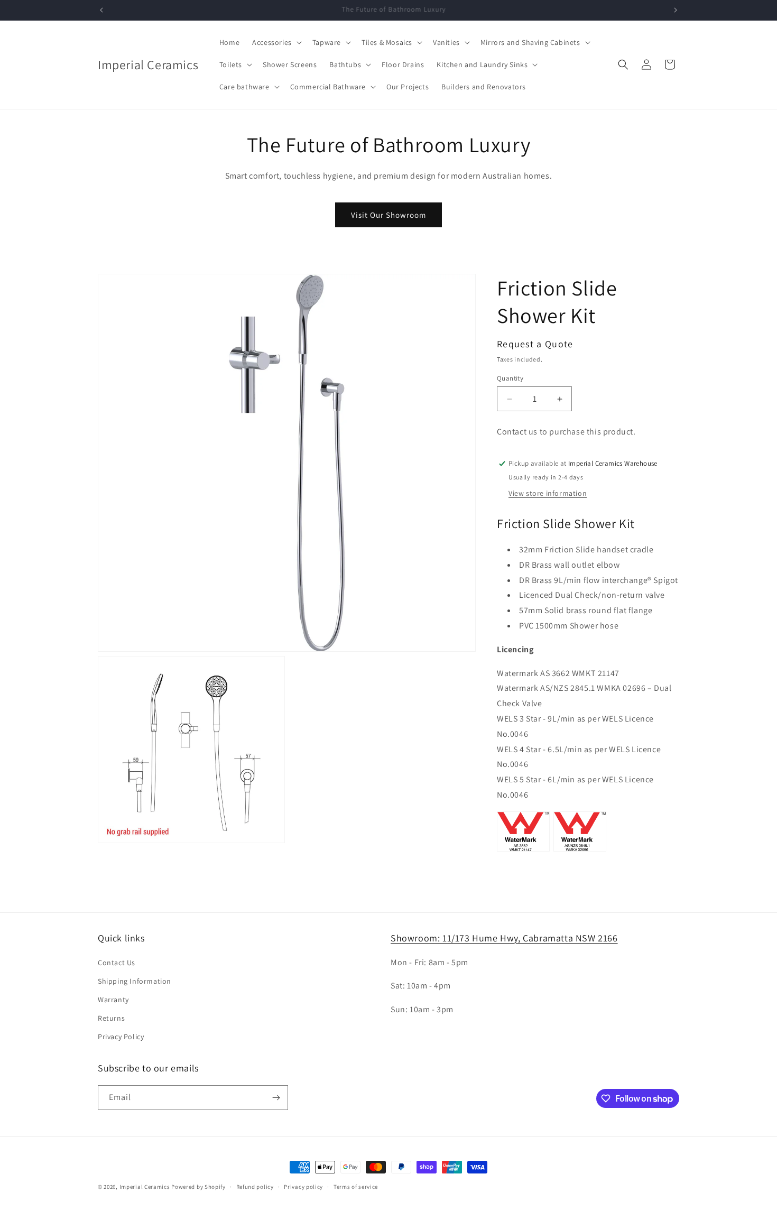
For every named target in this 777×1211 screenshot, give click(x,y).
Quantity (510, 378)
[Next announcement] (675, 10)
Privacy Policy (121, 1036)
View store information (547, 493)
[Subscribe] (276, 1097)
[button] (276, 42)
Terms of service (356, 1186)
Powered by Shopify (198, 1186)
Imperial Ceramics (144, 1186)
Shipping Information (134, 981)
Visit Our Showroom (388, 215)
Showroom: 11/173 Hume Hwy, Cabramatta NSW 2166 (504, 938)
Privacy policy (303, 1186)
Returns (111, 1018)
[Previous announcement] (101, 10)
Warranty (113, 999)
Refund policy (255, 1186)
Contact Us (116, 962)
